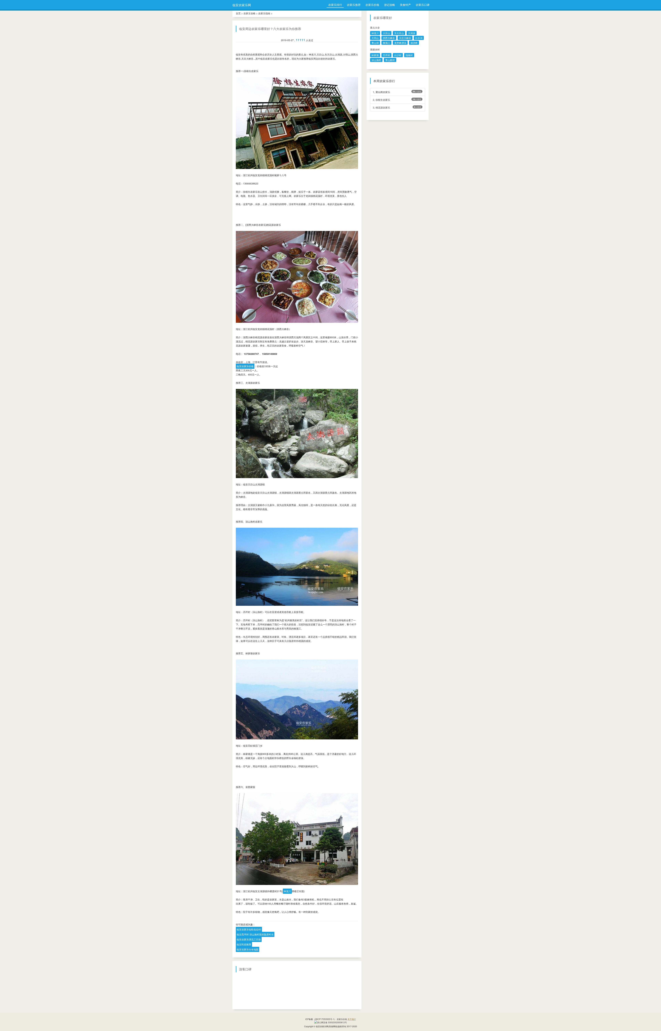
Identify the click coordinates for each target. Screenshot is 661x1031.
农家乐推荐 (354, 5)
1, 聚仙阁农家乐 (397, 92)
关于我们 (352, 1019)
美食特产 (405, 5)
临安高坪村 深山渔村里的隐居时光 (255, 934)
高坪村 (386, 55)
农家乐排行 (335, 5)
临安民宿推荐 (244, 944)
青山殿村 (390, 60)
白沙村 (397, 55)
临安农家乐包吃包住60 (249, 929)
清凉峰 (414, 42)
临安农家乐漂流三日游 (249, 939)
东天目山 (399, 33)
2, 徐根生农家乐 (397, 99)
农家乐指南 (264, 13)
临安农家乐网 (241, 5)
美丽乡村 (375, 49)
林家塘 (375, 55)
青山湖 (375, 42)
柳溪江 (386, 42)
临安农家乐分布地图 (247, 949)
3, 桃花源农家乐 (397, 107)
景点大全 (375, 27)
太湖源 (411, 33)
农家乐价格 (372, 5)
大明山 (375, 38)
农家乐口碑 (422, 5)
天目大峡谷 (405, 38)
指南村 (409, 55)
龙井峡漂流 (400, 42)
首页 (238, 13)
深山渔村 (376, 60)
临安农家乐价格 (245, 366)
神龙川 (287, 891)
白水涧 (418, 38)
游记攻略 (389, 5)
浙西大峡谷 (389, 38)
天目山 (386, 33)
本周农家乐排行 (384, 81)
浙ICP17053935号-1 (324, 1019)
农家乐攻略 (249, 13)
